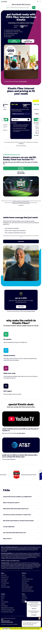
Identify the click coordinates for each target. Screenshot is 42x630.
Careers (2, 597)
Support (23, 575)
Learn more (21, 241)
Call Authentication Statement (7, 611)
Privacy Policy (3, 624)
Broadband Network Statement (7, 607)
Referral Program (25, 585)
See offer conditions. (23, 81)
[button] (39, 618)
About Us (3, 596)
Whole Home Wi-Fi (5, 577)
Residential (24, 596)
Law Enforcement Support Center (8, 609)
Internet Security (4, 579)
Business (23, 599)
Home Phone (3, 585)
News (2, 599)
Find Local (24, 577)
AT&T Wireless (4, 581)
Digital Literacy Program (26, 588)
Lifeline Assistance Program (27, 586)
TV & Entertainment (5, 583)
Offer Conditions (4, 605)
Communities (24, 597)
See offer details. (21, 205)
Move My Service (25, 581)
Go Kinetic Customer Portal (27, 579)
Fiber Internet (4, 575)
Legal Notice (15, 624)
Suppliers (3, 603)
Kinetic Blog (24, 583)
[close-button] (39, 622)
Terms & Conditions (9, 624)
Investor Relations (4, 601)
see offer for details (31, 311)
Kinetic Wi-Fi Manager (5, 586)
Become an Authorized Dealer (28, 590)
